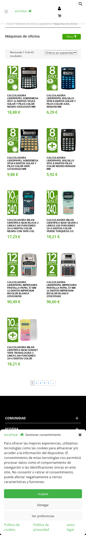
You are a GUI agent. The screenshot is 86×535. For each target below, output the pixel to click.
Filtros (70, 36)
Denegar (43, 505)
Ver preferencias (43, 516)
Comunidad (15, 418)
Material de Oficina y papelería (33, 23)
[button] (80, 435)
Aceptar (43, 494)
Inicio (10, 23)
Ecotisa (11, 429)
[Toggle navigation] (6, 11)
